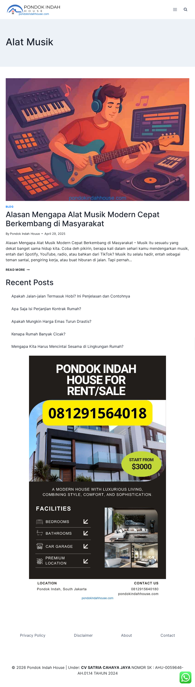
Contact (168, 635)
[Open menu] (175, 9)
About (126, 635)
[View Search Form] (185, 9)
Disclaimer (83, 635)
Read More (18, 270)
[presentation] (97, 139)
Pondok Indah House (25, 234)
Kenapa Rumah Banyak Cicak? (38, 334)
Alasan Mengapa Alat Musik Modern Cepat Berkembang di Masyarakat (83, 219)
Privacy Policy (32, 635)
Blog (10, 206)
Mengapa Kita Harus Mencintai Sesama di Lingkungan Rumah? (67, 346)
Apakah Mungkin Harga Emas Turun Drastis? (51, 321)
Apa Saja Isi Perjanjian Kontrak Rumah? (46, 308)
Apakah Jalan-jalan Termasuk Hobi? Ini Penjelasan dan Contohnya (70, 296)
